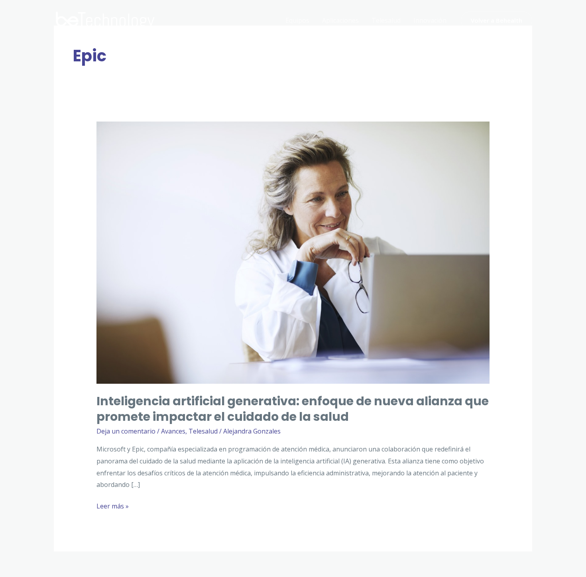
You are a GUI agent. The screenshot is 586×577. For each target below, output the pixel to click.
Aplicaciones (340, 20)
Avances (173, 431)
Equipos (297, 20)
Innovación (429, 20)
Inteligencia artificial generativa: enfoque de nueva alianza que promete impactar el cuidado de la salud (292, 409)
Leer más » (112, 506)
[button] (496, 20)
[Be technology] (105, 19)
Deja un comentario (125, 431)
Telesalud (386, 20)
